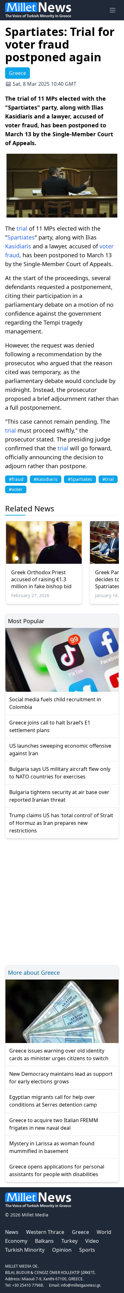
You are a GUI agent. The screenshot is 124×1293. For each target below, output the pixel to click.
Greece (80, 1232)
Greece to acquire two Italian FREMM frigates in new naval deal (53, 1124)
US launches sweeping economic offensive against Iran (60, 749)
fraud (12, 255)
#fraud (16, 479)
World (104, 1232)
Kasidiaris (18, 246)
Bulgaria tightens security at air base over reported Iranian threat (59, 796)
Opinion (62, 1249)
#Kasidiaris (46, 479)
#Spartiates (80, 479)
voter (107, 246)
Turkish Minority (25, 1249)
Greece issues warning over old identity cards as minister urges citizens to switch (58, 1054)
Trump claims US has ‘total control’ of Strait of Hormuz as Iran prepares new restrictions (61, 823)
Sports (87, 1249)
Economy (16, 1240)
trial (22, 228)
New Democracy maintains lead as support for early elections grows (61, 1077)
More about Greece (34, 972)
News (11, 1232)
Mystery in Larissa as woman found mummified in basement (51, 1147)
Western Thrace (45, 1232)
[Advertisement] (62, 901)
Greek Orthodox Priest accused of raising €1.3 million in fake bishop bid (41, 579)
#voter (16, 489)
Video (92, 1240)
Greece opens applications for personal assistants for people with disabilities (56, 1170)
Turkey (69, 1240)
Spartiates (21, 237)
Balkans (44, 1240)
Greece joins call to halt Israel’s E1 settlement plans (49, 726)
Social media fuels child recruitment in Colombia (55, 703)
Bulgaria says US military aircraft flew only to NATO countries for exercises (59, 772)
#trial (108, 479)
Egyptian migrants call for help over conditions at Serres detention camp (53, 1101)
